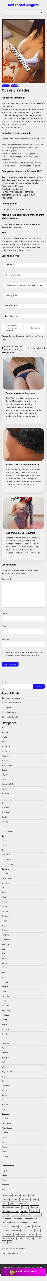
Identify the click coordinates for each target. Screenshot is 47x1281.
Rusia (4, 1076)
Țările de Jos (7, 1128)
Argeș (4, 751)
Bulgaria (5, 812)
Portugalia (6, 1057)
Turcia (4, 1151)
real (16, 1234)
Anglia (4, 737)
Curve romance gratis (11, 698)
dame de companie (11, 1207)
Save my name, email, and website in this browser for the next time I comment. (24, 653)
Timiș (4, 1142)
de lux (25, 1207)
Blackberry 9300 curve (11, 703)
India (4, 958)
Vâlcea (4, 1175)
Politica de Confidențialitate (14, 1249)
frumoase (18, 1219)
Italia (4, 977)
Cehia (4, 836)
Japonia (5, 982)
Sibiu (4, 1100)
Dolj (3, 888)
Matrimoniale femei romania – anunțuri (11, 328)
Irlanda (5, 968)
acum (17, 1195)
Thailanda (6, 1137)
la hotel (34, 1222)
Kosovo (5, 987)
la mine (6, 1226)
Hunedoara (6, 939)
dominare (34, 1211)
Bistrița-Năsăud (8, 784)
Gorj (3, 925)
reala (23, 1234)
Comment (7, 579)
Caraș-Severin (8, 831)
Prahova (5, 1062)
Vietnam (5, 1184)
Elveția (5, 897)
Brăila (4, 798)
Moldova (5, 1015)
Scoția (4, 1090)
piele (37, 1230)
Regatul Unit (7, 1071)
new (23, 1230)
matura (38, 1226)
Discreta (20, 336)
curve (5, 1203)
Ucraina (5, 1156)
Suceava (5, 1114)
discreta (34, 1207)
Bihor (4, 779)
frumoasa (7, 1219)
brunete (25, 1199)
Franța (4, 902)
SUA (3, 1109)
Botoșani (5, 793)
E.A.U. (4, 892)
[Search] (41, 12)
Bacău (4, 770)
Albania (5, 732)
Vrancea (5, 1189)
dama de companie (19, 1203)
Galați (4, 907)
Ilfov (3, 954)
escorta (6, 1215)
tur (4, 1242)
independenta (31, 1219)
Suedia (5, 1118)
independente (9, 1222)
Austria (5, 760)
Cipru (4, 845)
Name (5, 613)
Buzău (4, 817)
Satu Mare (6, 1085)
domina (24, 1211)
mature (6, 1230)
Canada (5, 826)
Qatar (4, 1067)
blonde (6, 1199)
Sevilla (6, 86)
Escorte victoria (34, 328)
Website (5, 639)
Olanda (5, 1034)
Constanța (6, 859)
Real (4, 340)
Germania (6, 916)
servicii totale (8, 1238)
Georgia (5, 911)
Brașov (5, 803)
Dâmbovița (6, 878)
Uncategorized (8, 1166)
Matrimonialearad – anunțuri (20, 533)
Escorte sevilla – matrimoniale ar (22, 464)
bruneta (15, 1199)
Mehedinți (6, 1010)
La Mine (29, 336)
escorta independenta (21, 1215)
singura (21, 1238)
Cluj (3, 850)
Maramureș (7, 1005)
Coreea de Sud (8, 864)
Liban (4, 991)
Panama (5, 1043)
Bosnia (5, 789)
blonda (32, 1195)
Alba (4, 727)
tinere (38, 1238)
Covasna (5, 869)
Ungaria (5, 1170)
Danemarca (7, 883)
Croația (5, 873)
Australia (5, 756)
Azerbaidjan (7, 765)
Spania (14, 86)
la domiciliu (23, 1222)
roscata (31, 1234)
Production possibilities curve (21, 393)
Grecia (4, 930)
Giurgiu (5, 921)
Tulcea (4, 1147)
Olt (3, 1038)
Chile (4, 840)
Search (5, 682)
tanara (30, 1238)
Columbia (6, 855)
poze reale (7, 1234)
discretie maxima (10, 1211)
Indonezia (6, 963)
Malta (4, 1001)
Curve (11, 336)
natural (15, 1230)
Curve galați (7, 707)
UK (3, 1161)
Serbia (4, 1095)
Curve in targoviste (10, 717)
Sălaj (4, 1081)
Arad (4, 742)
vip (9, 1242)
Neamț (5, 1024)
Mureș (4, 1020)
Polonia (5, 1053)
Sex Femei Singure (23, 5)
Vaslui (4, 1180)
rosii (39, 1234)
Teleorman (6, 1133)
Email (5, 626)
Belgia (4, 775)
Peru (4, 1048)
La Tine (38, 336)
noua (30, 1230)
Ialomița (5, 944)
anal (24, 1195)
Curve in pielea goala (11, 712)
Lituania (5, 996)
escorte (37, 1215)
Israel (4, 972)
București (6, 807)
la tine (15, 1226)
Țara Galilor (6, 1123)
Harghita (5, 935)
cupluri (35, 1199)
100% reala (7, 1195)
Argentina (6, 746)
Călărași (5, 822)
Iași (3, 949)
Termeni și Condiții (10, 1253)
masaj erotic (26, 1226)
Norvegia (5, 1029)
